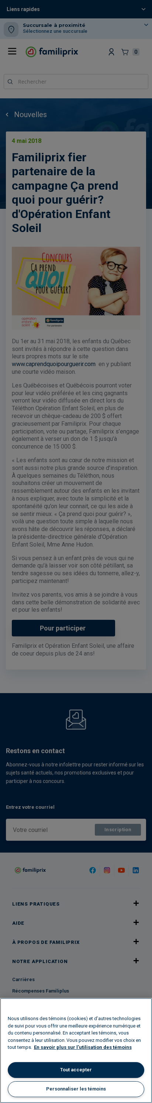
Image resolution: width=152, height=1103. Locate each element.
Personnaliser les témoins (76, 1089)
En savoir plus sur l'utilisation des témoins (83, 1047)
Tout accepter (76, 1069)
